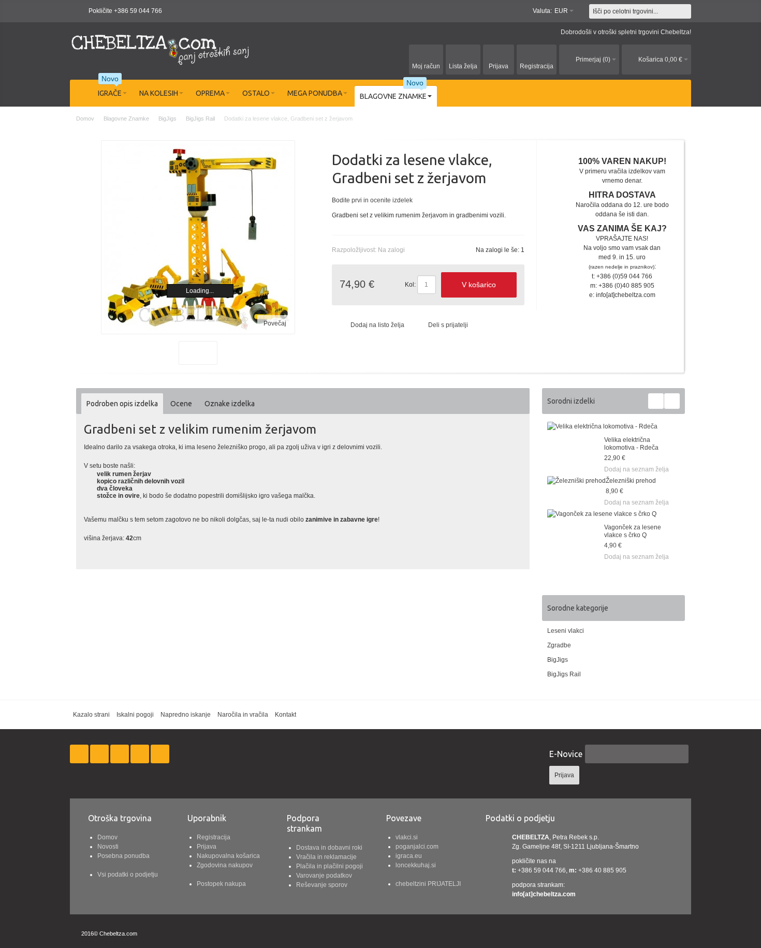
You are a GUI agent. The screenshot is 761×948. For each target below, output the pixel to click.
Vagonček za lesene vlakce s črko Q (632, 531)
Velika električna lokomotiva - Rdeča (631, 443)
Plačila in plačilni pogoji (329, 866)
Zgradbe (559, 645)
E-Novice (565, 754)
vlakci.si (407, 837)
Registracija (213, 837)
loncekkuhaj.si (416, 865)
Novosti (108, 846)
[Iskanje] (684, 11)
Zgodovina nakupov (225, 865)
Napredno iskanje (185, 714)
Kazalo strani (91, 714)
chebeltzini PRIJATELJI (428, 883)
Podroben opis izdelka (122, 403)
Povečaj (275, 323)
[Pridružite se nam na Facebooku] (80, 754)
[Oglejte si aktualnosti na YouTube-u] (160, 754)
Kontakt (285, 714)
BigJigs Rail (564, 674)
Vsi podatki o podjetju (127, 874)
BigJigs (557, 659)
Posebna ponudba (123, 856)
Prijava (206, 846)
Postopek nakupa (221, 883)
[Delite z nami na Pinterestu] (140, 754)
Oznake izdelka (229, 403)
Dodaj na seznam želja (636, 469)
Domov (107, 837)
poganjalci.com (417, 846)
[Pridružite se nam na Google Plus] (120, 754)
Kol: (410, 284)
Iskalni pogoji (135, 714)
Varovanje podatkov (324, 875)
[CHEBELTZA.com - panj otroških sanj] (160, 48)
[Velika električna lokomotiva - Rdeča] (602, 426)
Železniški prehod (631, 480)
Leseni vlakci (565, 630)
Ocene (181, 403)
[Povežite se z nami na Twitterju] (100, 754)
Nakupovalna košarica (228, 856)
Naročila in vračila (242, 714)
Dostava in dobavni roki (329, 847)
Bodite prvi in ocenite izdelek (372, 200)
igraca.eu (409, 856)
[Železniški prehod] (576, 480)
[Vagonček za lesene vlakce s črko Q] (601, 514)
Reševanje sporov (321, 884)
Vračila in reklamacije (326, 857)
